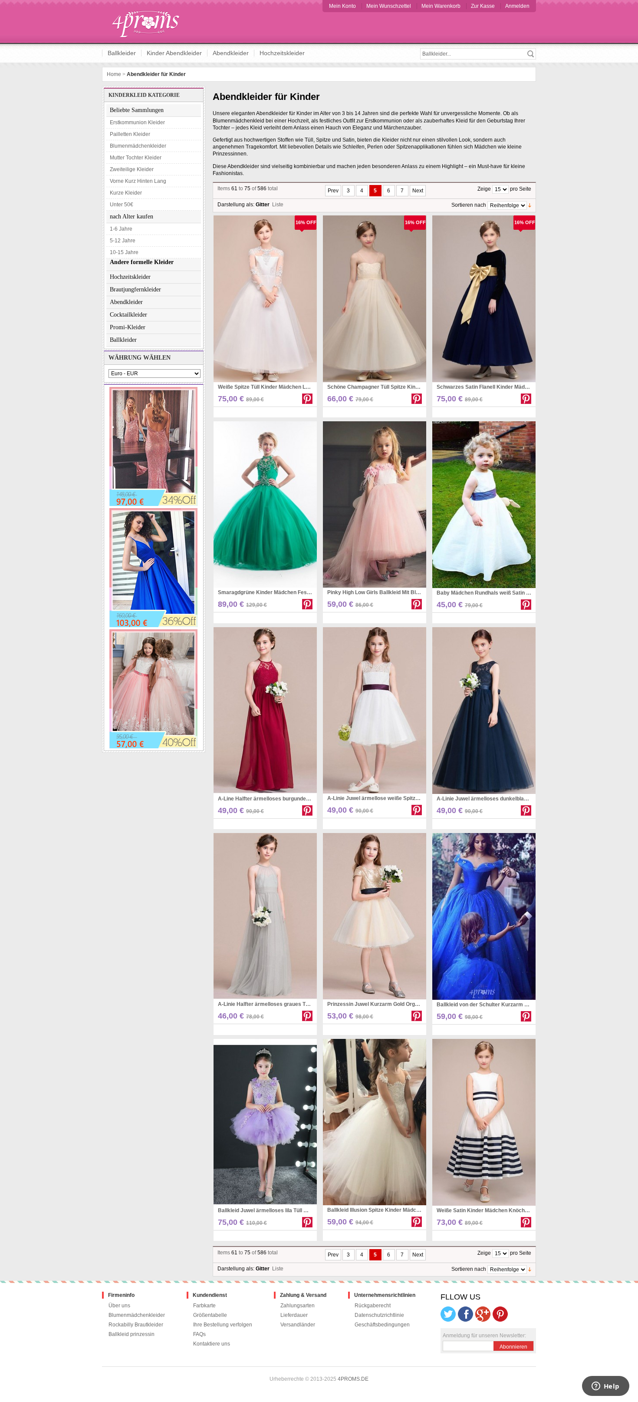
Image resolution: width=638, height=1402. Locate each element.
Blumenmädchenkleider (138, 146)
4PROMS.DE (353, 1379)
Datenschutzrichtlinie (379, 1315)
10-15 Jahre (124, 252)
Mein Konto (342, 6)
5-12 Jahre (122, 241)
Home (114, 74)
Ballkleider (122, 53)
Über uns (119, 1306)
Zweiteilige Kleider (132, 169)
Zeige (484, 189)
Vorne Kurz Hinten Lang (138, 181)
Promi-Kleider (127, 327)
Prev (333, 191)
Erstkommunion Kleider (137, 122)
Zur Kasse (483, 6)
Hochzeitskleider (282, 53)
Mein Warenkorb (440, 6)
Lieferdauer (294, 1315)
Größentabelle (210, 1315)
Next (417, 191)
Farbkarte (204, 1306)
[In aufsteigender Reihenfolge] (529, 205)
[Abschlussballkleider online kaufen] (150, 21)
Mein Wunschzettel (388, 6)
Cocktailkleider (128, 314)
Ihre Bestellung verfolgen (222, 1325)
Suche (530, 54)
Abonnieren (513, 1347)
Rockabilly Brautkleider (136, 1325)
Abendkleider (231, 53)
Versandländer (297, 1325)
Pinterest (307, 398)
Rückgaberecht (373, 1306)
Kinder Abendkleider (174, 53)
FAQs (199, 1334)
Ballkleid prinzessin (132, 1334)
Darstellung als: (235, 205)
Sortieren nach (468, 205)
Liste (277, 205)
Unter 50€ (121, 205)
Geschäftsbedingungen (382, 1325)
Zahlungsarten (297, 1306)
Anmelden (517, 6)
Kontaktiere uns (211, 1344)
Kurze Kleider (126, 193)
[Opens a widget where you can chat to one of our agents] (605, 1387)
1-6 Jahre (121, 229)
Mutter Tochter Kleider (135, 158)
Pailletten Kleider (130, 134)
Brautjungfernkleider (135, 289)
